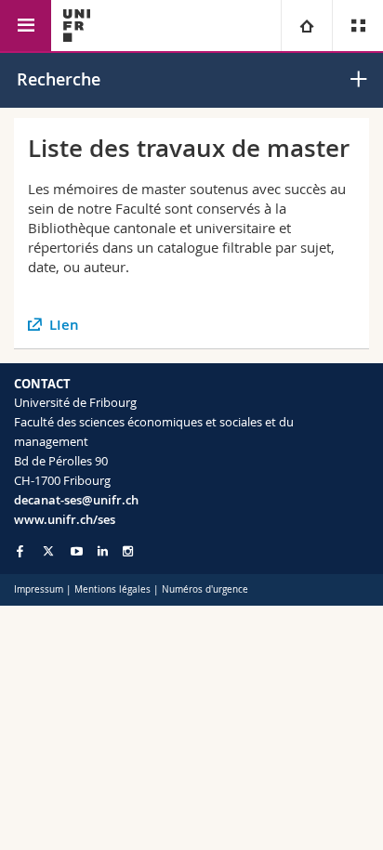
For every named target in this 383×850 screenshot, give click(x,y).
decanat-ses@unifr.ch (76, 499)
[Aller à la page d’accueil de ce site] (76, 25)
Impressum (38, 589)
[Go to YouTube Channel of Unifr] (77, 551)
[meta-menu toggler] (357, 25)
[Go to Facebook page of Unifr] (20, 551)
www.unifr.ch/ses (64, 519)
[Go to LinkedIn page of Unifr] (103, 551)
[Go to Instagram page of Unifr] (128, 551)
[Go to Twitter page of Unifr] (48, 551)
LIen (64, 324)
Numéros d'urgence (205, 589)
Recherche (58, 79)
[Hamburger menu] (25, 25)
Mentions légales (112, 589)
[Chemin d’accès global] (306, 25)
